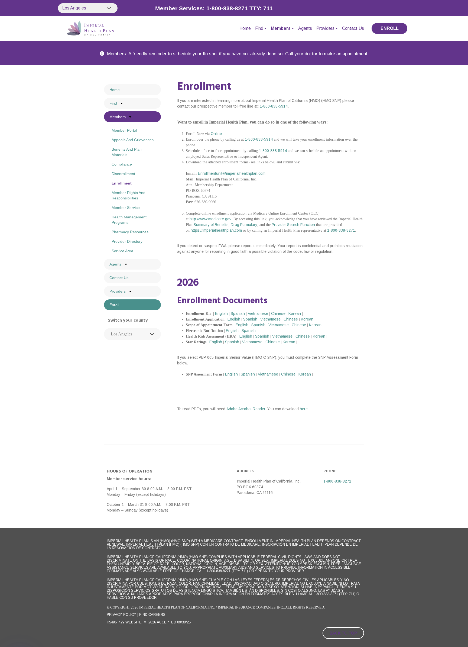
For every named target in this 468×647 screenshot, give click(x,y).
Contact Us (353, 28)
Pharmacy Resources (130, 232)
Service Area (122, 251)
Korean (294, 313)
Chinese (278, 313)
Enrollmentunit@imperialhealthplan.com (231, 173)
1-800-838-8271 (341, 230)
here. (304, 409)
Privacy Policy (121, 615)
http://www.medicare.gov (210, 219)
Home (245, 28)
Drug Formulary (244, 224)
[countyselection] (132, 334)
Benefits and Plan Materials (127, 152)
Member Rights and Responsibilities (128, 195)
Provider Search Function (293, 224)
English (221, 313)
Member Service (126, 207)
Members (281, 28)
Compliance (122, 164)
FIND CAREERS (152, 615)
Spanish (238, 313)
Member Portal (124, 130)
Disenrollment (123, 174)
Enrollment (122, 183)
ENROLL (390, 28)
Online (216, 133)
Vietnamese (258, 313)
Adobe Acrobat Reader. (246, 409)
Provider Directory (127, 241)
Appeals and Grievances (133, 140)
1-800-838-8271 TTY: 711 (239, 8)
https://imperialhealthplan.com (216, 230)
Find (259, 28)
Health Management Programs (129, 220)
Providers (325, 28)
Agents (305, 28)
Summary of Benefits (211, 224)
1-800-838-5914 (274, 106)
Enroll (114, 305)
